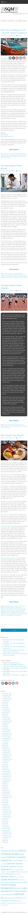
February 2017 (6, 792)
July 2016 (5, 799)
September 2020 (7, 721)
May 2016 (5, 802)
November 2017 (7, 776)
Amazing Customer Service (8, 153)
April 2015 (5, 825)
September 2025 (7, 698)
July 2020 (5, 724)
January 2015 (6, 830)
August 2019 (6, 740)
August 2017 (6, 782)
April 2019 (5, 747)
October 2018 (6, 757)
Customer (3, 607)
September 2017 (7, 780)
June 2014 (5, 839)
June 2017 (5, 785)
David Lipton (13, 35)
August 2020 (6, 723)
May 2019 (5, 745)
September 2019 (7, 738)
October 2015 (6, 814)
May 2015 (5, 823)
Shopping (3, 894)
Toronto (6, 614)
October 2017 (6, 778)
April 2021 (5, 716)
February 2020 (6, 730)
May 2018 (5, 766)
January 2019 (6, 752)
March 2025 (6, 709)
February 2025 (6, 711)
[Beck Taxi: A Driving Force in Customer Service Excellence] (14, 46)
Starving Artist (4, 501)
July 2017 (5, 783)
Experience (3, 276)
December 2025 (7, 693)
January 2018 (6, 773)
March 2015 (6, 827)
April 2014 (5, 842)
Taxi (6, 157)
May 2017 (5, 787)
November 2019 (7, 735)
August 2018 (6, 761)
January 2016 (6, 809)
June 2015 (5, 821)
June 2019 (5, 743)
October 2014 (6, 835)
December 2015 (7, 811)
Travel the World (4, 905)
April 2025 (5, 707)
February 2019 (6, 750)
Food (25, 872)
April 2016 (5, 804)
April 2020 (5, 728)
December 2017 (7, 775)
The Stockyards (4, 486)
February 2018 (6, 771)
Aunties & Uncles (5, 474)
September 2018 (7, 759)
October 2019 (6, 736)
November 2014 (7, 833)
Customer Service (4, 155)
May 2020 (5, 726)
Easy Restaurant (5, 575)
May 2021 (5, 714)
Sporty (2, 427)
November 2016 (7, 797)
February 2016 (6, 807)
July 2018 (5, 762)
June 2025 (5, 704)
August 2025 (6, 700)
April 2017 (5, 788)
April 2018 (5, 768)
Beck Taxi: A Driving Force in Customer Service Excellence (13, 31)
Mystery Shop (7, 876)
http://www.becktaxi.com (7, 136)
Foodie (2, 610)
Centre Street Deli (5, 526)
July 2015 (5, 820)
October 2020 (6, 719)
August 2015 (6, 818)
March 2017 (6, 790)
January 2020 (6, 731)
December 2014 (7, 832)
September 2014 (7, 837)
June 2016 (5, 801)
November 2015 (7, 813)
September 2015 (7, 816)
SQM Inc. (3, 157)
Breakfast (4, 606)
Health (7, 276)
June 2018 (5, 764)
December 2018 (7, 754)
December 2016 (7, 795)
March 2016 (6, 806)
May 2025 (5, 705)
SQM (5, 427)
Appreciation (4, 273)
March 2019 (6, 749)
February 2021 (6, 717)
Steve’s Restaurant (5, 558)
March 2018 (6, 769)
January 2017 (6, 794)
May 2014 (5, 840)
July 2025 (5, 702)
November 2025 (7, 695)
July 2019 (5, 742)
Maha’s (2, 585)
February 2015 (6, 828)
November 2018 (7, 756)
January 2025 (6, 712)
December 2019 (7, 733)
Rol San (3, 541)
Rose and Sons (4, 514)
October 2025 (6, 697)
